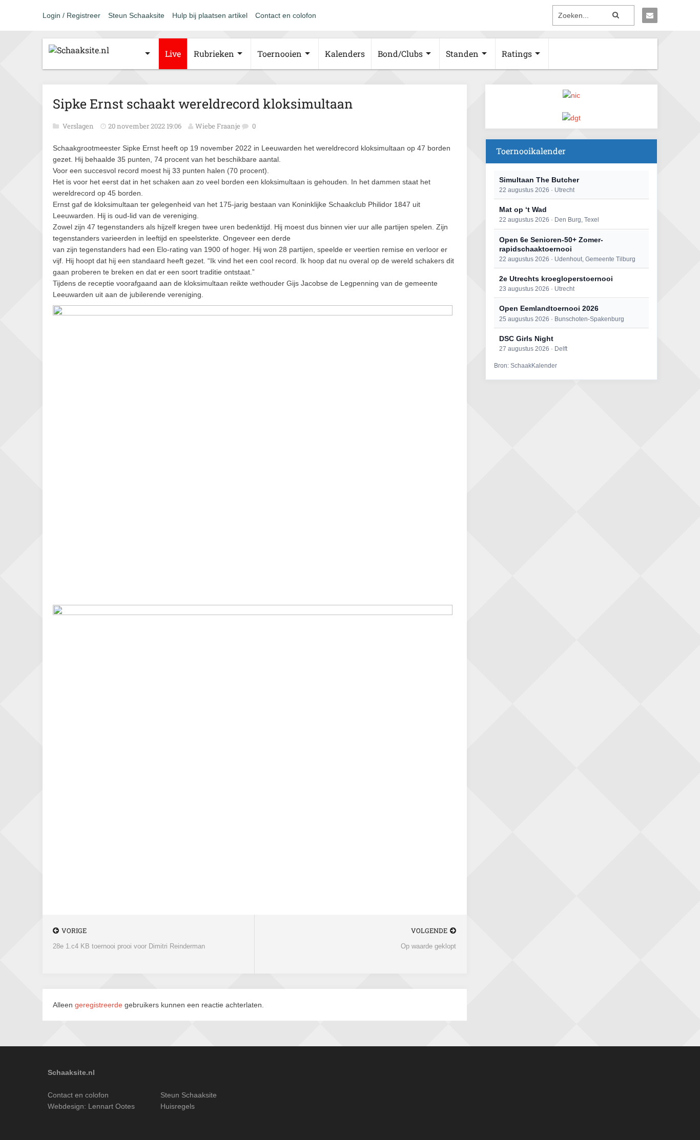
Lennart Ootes (111, 1106)
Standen (462, 53)
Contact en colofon (285, 15)
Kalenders (345, 53)
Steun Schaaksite (136, 15)
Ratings (517, 53)
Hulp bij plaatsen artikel (210, 15)
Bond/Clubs (400, 53)
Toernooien (279, 53)
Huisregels (177, 1106)
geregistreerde (100, 1005)
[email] (649, 15)
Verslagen (79, 126)
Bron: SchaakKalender (525, 365)
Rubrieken (214, 53)
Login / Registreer (71, 15)
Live (173, 53)
